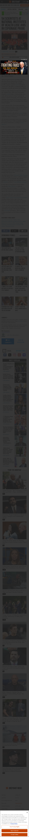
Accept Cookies (14, 834)
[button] (14, 418)
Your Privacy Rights (14, 826)
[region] (14, 823)
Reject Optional (14, 830)
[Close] (27, 812)
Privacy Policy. (14, 823)
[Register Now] (14, 67)
